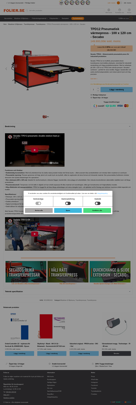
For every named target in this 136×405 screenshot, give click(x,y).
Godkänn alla (97, 210)
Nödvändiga (38, 199)
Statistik (97, 199)
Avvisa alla (39, 210)
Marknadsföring (68, 199)
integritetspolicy (102, 193)
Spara (68, 210)
